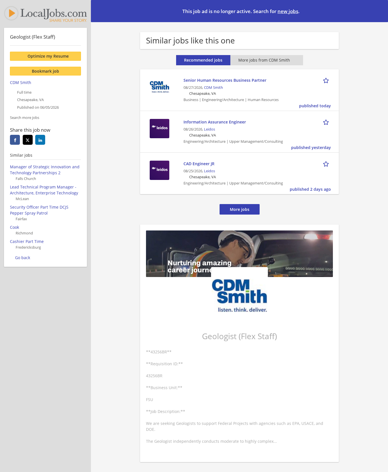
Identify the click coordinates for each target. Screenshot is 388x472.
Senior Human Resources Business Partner (224, 80)
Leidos (209, 129)
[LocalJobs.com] (45, 14)
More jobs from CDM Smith (264, 60)
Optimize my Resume (48, 56)
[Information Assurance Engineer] (159, 128)
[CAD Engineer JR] (159, 169)
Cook (14, 227)
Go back (22, 257)
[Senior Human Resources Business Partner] (159, 86)
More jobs (239, 209)
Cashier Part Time (27, 241)
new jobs (288, 11)
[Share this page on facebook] (15, 140)
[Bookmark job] (327, 80)
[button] (379, 11)
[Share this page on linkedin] (40, 140)
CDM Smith (213, 87)
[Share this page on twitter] (28, 140)
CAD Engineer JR (198, 163)
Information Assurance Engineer (214, 122)
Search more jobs (24, 117)
